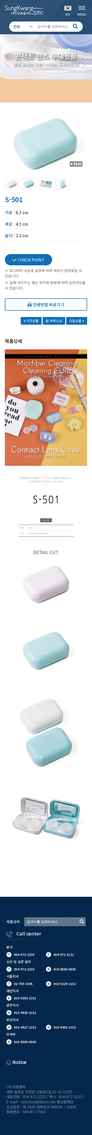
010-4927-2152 (24, 1027)
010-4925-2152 (24, 1012)
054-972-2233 (24, 954)
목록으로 (55, 320)
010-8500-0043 (24, 1041)
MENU (81, 14)
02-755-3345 (23, 983)
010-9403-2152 (64, 1027)
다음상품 (76, 320)
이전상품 (32, 320)
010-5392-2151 (25, 998)
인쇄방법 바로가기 (48, 304)
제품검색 (13, 922)
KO (67, 14)
